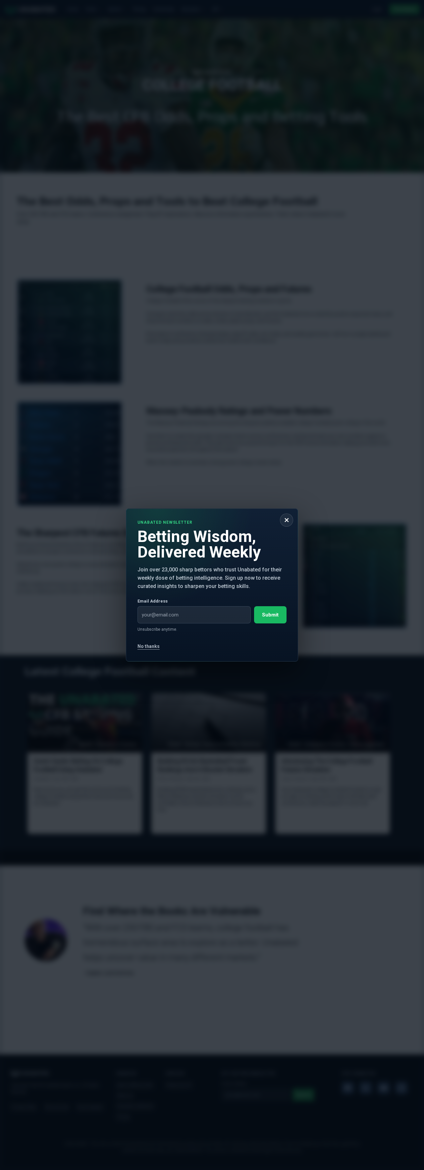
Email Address (152, 601)
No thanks (148, 646)
